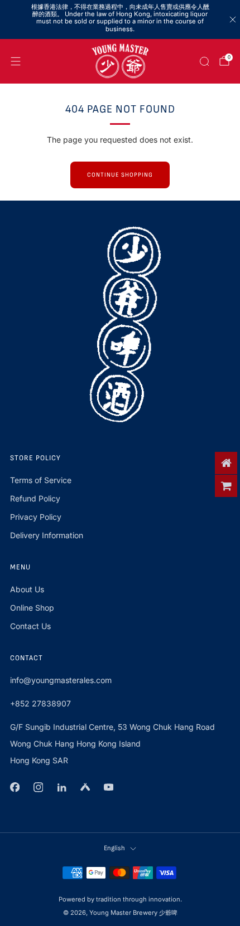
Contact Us (30, 626)
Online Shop (32, 607)
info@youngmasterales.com (61, 680)
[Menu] (15, 61)
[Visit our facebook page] (14, 787)
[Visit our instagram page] (38, 787)
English (114, 848)
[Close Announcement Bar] (232, 19)
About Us (27, 589)
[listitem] (120, 19)
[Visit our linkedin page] (61, 787)
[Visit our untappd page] (85, 787)
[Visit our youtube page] (108, 787)
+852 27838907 (40, 703)
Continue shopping (120, 174)
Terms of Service (40, 480)
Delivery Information (46, 535)
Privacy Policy (35, 517)
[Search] (204, 61)
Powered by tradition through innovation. (120, 899)
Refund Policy (35, 498)
